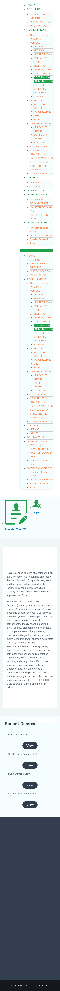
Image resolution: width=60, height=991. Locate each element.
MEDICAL (35, 42)
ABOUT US (34, 9)
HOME (31, 5)
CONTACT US (35, 190)
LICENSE (34, 182)
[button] (30, 745)
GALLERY (35, 186)
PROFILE (32, 177)
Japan (33, 243)
